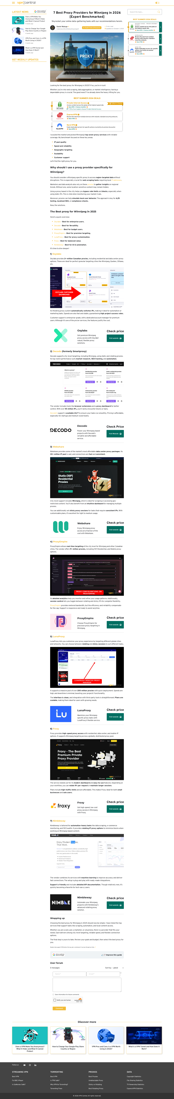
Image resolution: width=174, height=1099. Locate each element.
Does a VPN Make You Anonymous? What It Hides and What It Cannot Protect (30, 1049)
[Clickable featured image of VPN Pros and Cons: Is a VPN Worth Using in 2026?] (106, 1035)
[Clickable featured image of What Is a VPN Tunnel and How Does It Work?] (144, 1035)
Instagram (30, 1065)
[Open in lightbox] (87, 287)
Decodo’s (53, 413)
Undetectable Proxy (96, 1081)
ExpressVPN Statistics (135, 1089)
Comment (59, 1008)
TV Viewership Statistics (135, 1085)
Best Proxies (93, 1077)
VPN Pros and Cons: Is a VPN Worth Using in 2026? (106, 1048)
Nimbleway (58, 245)
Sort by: (108, 968)
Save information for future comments (67, 994)
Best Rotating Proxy (96, 1089)
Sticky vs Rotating (95, 1085)
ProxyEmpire (59, 233)
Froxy (56, 241)
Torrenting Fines (56, 1089)
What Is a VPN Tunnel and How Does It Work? (144, 1048)
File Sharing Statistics (135, 1081)
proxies (90, 184)
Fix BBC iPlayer (17, 1081)
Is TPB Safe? (54, 1081)
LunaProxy (58, 237)
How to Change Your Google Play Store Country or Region (68, 1048)
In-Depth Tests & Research (91, 28)
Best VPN (15, 1077)
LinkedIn (35, 1065)
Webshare (58, 229)
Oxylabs (57, 222)
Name (58, 974)
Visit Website (114, 434)
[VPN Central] (26, 3)
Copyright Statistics (134, 1077)
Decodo (57, 226)
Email (91, 974)
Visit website (114, 338)
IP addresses (116, 180)
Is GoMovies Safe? (18, 1085)
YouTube (24, 1065)
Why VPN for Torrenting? (59, 1085)
